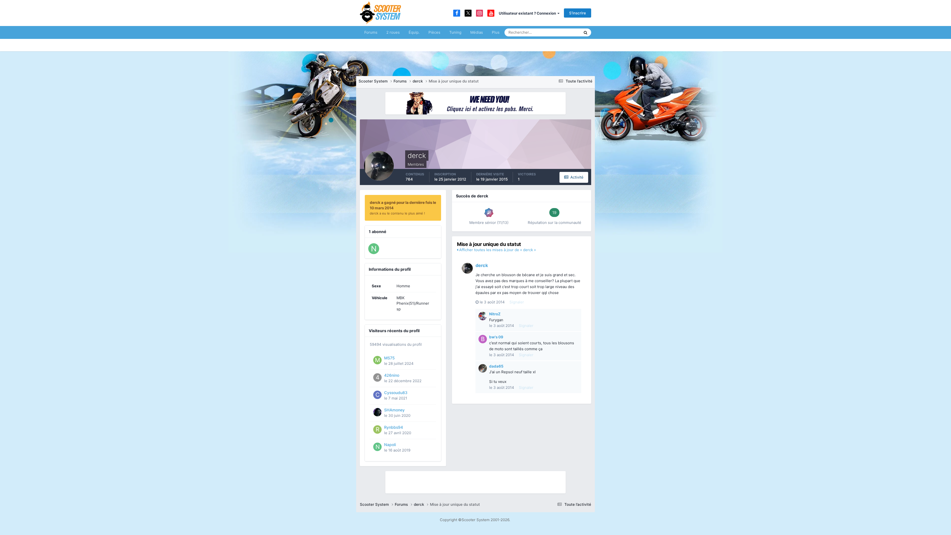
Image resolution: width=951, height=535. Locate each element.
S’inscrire (577, 13)
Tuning (455, 32)
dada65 (496, 366)
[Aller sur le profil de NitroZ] (482, 316)
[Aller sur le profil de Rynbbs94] (377, 429)
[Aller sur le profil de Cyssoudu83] (377, 395)
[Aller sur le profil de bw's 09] (482, 339)
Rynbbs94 (393, 427)
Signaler (516, 302)
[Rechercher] (585, 32)
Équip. (414, 32)
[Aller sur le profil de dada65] (482, 368)
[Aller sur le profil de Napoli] (377, 447)
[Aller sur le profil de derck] (467, 268)
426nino (391, 375)
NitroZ (495, 314)
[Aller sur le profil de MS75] (377, 360)
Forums (370, 32)
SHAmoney (394, 410)
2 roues (393, 32)
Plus (496, 32)
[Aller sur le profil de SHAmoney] (377, 412)
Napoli (390, 444)
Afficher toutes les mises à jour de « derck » (497, 249)
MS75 (389, 358)
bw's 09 (496, 337)
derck (482, 265)
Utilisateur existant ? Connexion (528, 13)
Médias (476, 32)
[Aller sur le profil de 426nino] (377, 377)
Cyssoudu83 (395, 392)
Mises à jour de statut (558, 32)
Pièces (434, 32)
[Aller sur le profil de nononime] (373, 248)
